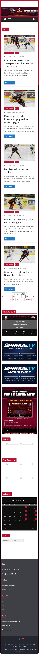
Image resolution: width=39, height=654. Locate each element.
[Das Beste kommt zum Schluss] (19, 152)
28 (34, 520)
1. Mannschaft (9, 53)
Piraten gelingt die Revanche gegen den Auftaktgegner (16, 119)
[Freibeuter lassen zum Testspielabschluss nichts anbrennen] (19, 43)
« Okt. (5, 528)
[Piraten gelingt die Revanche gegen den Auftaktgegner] (19, 98)
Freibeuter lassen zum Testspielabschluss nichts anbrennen (18, 63)
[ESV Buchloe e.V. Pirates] (19, 8)
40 (14, 300)
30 (11, 300)
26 (25, 520)
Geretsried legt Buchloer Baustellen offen (18, 273)
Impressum (6, 626)
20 (20, 297)
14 (34, 512)
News (16, 53)
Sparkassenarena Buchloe (19, 324)
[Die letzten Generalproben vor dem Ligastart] (19, 202)
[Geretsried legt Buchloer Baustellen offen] (19, 254)
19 (25, 516)
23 (30, 297)
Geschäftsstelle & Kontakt (11, 622)
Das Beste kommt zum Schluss (17, 171)
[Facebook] (2, 601)
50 (17, 300)
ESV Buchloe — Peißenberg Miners (19, 316)
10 (14, 297)
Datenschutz (6, 630)
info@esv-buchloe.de (9, 574)
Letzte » (28, 300)
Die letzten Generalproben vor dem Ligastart (19, 221)
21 (23, 297)
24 (34, 297)
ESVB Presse (20, 56)
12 (25, 512)
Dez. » (33, 528)
